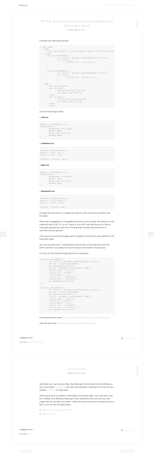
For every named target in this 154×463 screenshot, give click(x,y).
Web (42, 342)
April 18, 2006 (79, 373)
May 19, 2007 (80, 30)
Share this (129, 338)
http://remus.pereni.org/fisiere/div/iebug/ (76, 323)
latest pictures (48, 414)
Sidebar (151, 234)
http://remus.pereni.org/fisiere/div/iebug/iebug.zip (86, 317)
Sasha (30, 434)
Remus (23, 5)
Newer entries (127, 451)
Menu (3, 234)
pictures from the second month (57, 410)
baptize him (59, 387)
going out (51, 390)
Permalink (86, 29)
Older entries (26, 451)
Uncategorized (34, 342)
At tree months (77, 369)
